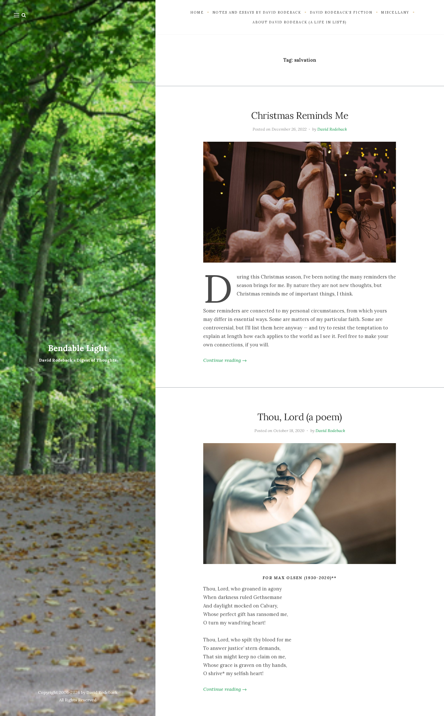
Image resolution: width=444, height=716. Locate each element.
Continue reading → (225, 360)
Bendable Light (77, 348)
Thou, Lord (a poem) (299, 417)
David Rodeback (332, 129)
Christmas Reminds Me (299, 115)
